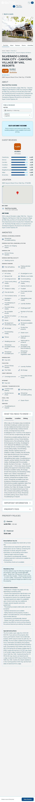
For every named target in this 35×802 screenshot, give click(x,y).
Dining (25, 418)
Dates (5, 107)
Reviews (17, 45)
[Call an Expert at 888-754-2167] (29, 3)
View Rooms (28, 799)
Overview (5, 45)
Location (18, 418)
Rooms (24, 45)
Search (8, 50)
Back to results (8, 14)
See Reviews (13, 72)
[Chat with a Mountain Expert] (32, 3)
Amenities (30, 45)
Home (3, 50)
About (11, 45)
